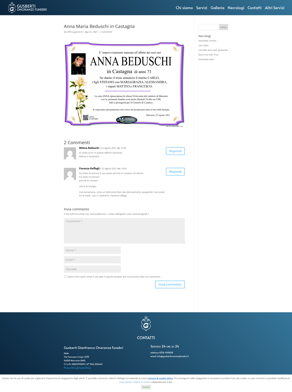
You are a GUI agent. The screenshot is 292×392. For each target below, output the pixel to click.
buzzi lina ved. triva (208, 54)
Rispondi (175, 151)
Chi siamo (184, 7)
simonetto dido (206, 59)
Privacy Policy (70, 367)
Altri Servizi (274, 7)
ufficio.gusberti (74, 31)
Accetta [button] (146, 387)
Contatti (255, 7)
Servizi (201, 7)
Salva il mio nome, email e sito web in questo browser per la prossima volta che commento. (114, 276)
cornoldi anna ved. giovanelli (213, 50)
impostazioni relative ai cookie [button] (134, 381)
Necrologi (236, 7)
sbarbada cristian (207, 40)
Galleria (217, 7)
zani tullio (203, 45)
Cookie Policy (85, 367)
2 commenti (106, 31)
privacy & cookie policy (160, 378)
